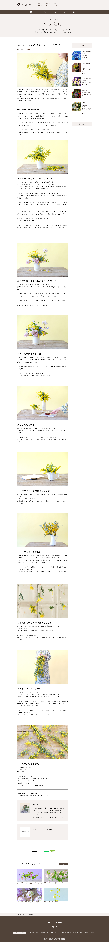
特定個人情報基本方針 (40, 932)
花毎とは (81, 124)
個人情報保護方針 (30, 932)
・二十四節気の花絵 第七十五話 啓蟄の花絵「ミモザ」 (33, 796)
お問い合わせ (93, 932)
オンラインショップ (18, 932)
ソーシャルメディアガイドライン (82, 932)
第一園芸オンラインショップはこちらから (44, 829)
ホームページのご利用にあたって (67, 932)
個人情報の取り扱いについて (53, 932)
